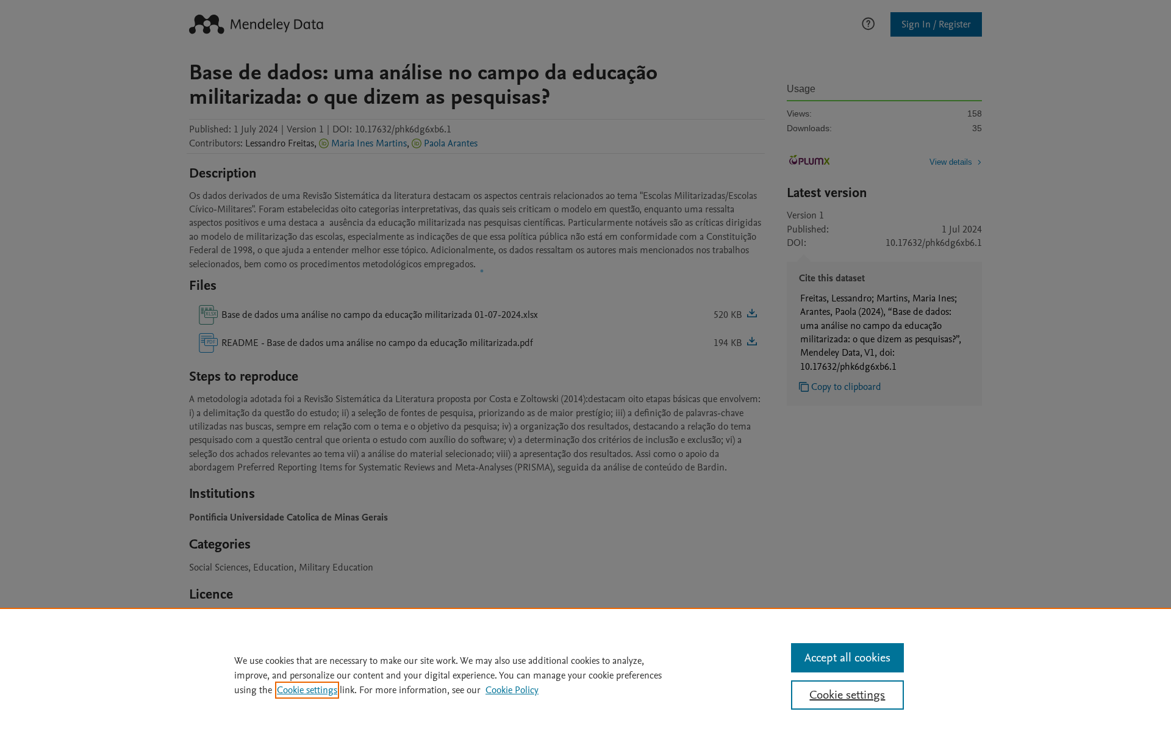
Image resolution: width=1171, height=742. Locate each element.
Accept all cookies (847, 658)
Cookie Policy (512, 690)
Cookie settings (307, 690)
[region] (585, 675)
